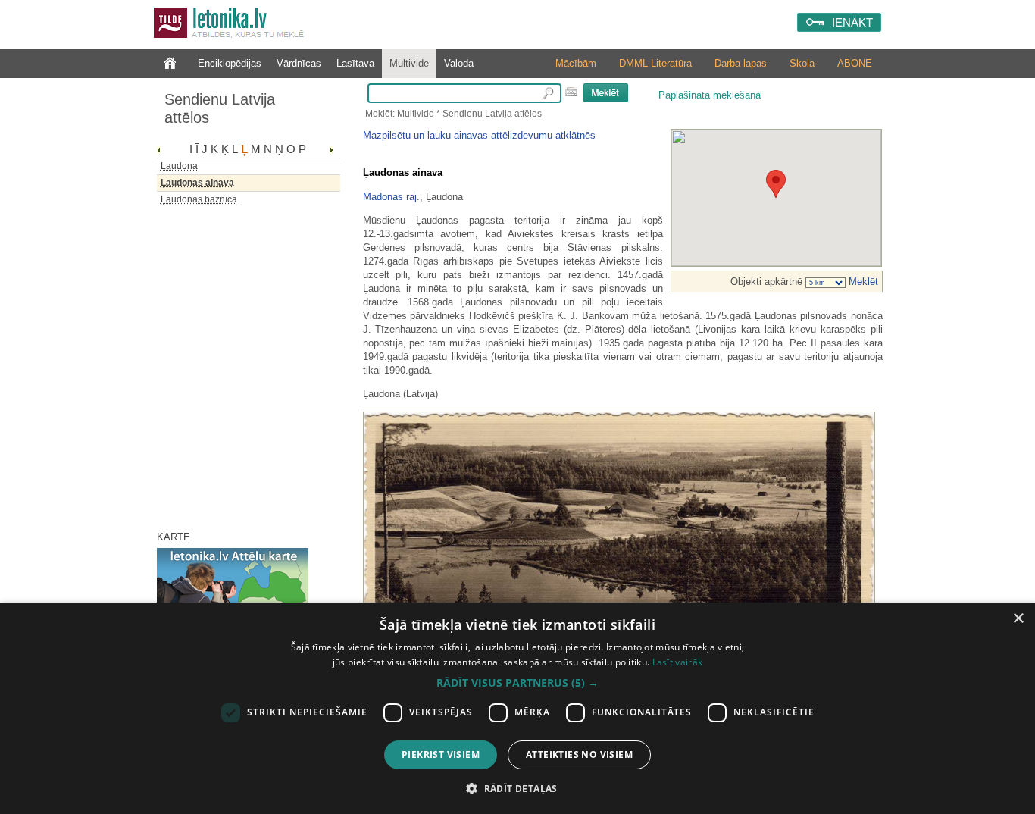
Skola (802, 63)
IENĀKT (852, 22)
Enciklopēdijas (229, 63)
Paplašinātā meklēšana (709, 95)
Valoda (459, 63)
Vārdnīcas (299, 63)
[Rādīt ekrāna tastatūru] (571, 91)
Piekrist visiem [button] (441, 754)
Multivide (409, 63)
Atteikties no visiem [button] (579, 754)
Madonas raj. (391, 196)
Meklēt (862, 281)
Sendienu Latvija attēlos (219, 108)
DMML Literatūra (655, 63)
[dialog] (517, 708)
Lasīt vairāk (677, 662)
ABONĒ (854, 63)
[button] (517, 683)
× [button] (1018, 619)
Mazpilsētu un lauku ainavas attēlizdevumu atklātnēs (479, 135)
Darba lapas (740, 63)
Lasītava (355, 63)
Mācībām (575, 63)
